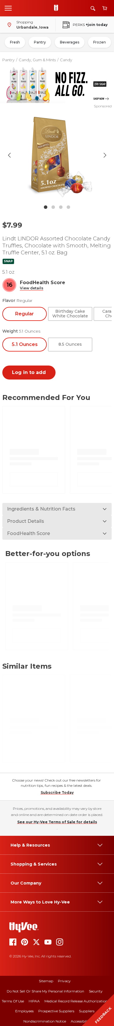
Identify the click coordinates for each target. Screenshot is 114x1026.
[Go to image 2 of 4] (53, 207)
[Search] (93, 8)
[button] (31, 288)
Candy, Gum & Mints (37, 59)
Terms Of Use (13, 1001)
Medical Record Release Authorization (76, 1001)
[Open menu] (8, 7)
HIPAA (34, 1001)
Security (96, 991)
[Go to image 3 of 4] (61, 207)
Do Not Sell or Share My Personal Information (45, 991)
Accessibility (81, 1021)
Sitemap (46, 981)
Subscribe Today (57, 792)
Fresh (15, 42)
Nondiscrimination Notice (44, 1021)
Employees (24, 1011)
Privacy (64, 981)
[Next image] (104, 155)
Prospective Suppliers (56, 1011)
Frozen (99, 42)
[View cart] (104, 8)
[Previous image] (9, 155)
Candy (66, 59)
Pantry (40, 42)
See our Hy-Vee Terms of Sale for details (57, 822)
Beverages (69, 42)
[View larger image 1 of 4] (57, 155)
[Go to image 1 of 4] (45, 207)
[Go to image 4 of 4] (68, 207)
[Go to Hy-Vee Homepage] (57, 8)
